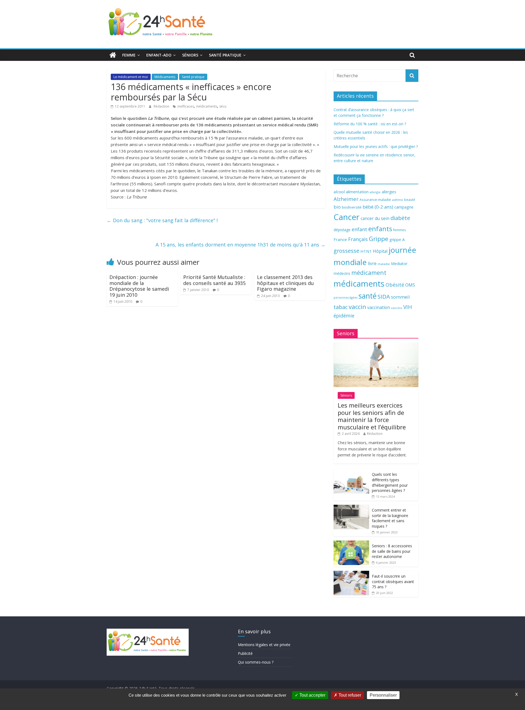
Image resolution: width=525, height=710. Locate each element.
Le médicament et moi (130, 77)
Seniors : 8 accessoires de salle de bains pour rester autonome (392, 551)
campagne (403, 207)
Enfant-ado (158, 55)
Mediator (399, 263)
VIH (407, 307)
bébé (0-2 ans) (378, 207)
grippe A (397, 239)
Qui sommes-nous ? (255, 662)
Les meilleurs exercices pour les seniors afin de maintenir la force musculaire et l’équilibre (372, 416)
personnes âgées (345, 297)
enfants (380, 228)
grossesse (346, 250)
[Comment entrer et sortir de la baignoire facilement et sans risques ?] (351, 507)
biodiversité (351, 207)
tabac (341, 307)
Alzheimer (346, 199)
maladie (384, 264)
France (340, 239)
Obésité (395, 284)
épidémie (344, 315)
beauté (409, 199)
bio (337, 207)
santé (367, 296)
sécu (222, 106)
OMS (410, 285)
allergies (389, 191)
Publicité (245, 653)
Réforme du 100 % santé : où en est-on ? (370, 123)
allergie (375, 192)
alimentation (357, 191)
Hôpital (380, 251)
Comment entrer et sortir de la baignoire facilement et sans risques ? (390, 518)
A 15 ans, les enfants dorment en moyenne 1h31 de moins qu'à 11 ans (240, 244)
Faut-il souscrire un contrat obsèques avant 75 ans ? (393, 581)
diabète (400, 218)
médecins (342, 273)
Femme (129, 55)
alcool (339, 191)
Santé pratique (225, 55)
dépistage (342, 229)
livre (372, 263)
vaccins (396, 308)
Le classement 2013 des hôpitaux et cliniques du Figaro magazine (285, 283)
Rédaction (162, 106)
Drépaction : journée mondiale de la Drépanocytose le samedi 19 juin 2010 (139, 286)
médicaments (206, 106)
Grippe (378, 238)
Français (358, 239)
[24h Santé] (113, 55)
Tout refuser (349, 695)
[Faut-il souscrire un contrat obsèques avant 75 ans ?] (351, 573)
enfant (359, 229)
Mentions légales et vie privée (264, 644)
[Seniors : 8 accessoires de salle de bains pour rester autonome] (351, 543)
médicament (368, 273)
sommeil (400, 297)
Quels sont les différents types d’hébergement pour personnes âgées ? (390, 482)
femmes (399, 230)
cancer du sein (375, 218)
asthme (397, 200)
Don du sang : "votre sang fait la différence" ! (162, 220)
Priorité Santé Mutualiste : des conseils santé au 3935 (214, 280)
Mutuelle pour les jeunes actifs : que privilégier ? (376, 146)
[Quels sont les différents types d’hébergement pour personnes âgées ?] (351, 471)
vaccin (357, 306)
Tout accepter (311, 695)
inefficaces (185, 106)
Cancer (347, 217)
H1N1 (366, 251)
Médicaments (164, 77)
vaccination (378, 307)
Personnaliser (383, 695)
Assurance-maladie (375, 199)
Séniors (190, 55)
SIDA (384, 296)
